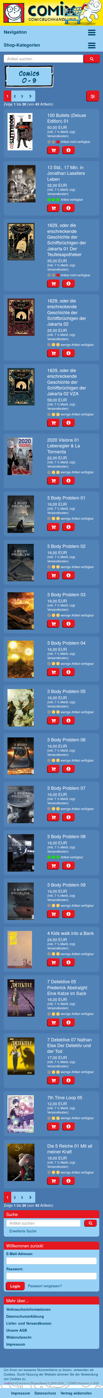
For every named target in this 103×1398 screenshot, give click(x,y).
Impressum (20, 1393)
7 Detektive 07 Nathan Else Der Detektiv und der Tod (69, 1045)
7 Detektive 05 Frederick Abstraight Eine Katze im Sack (67, 987)
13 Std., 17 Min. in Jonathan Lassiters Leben (66, 173)
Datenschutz (45, 1393)
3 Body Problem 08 (66, 836)
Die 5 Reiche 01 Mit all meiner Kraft (69, 1148)
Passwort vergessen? (45, 1285)
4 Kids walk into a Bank (70, 933)
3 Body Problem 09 (66, 884)
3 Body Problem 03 (66, 594)
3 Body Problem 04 (66, 642)
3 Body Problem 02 (66, 546)
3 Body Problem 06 (66, 739)
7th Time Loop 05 (64, 1097)
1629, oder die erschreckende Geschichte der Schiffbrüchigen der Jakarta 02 (66, 312)
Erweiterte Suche (23, 1230)
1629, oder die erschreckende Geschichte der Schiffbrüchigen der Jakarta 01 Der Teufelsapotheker (66, 239)
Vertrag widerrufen (76, 1393)
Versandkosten (57, 136)
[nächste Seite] (30, 96)
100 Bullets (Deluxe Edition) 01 (66, 118)
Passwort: (14, 1268)
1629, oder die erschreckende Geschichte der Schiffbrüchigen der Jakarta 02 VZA (66, 382)
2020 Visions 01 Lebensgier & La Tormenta (63, 445)
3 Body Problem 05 (66, 691)
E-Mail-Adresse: (19, 1253)
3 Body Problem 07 (66, 788)
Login (15, 1286)
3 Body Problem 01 (66, 497)
